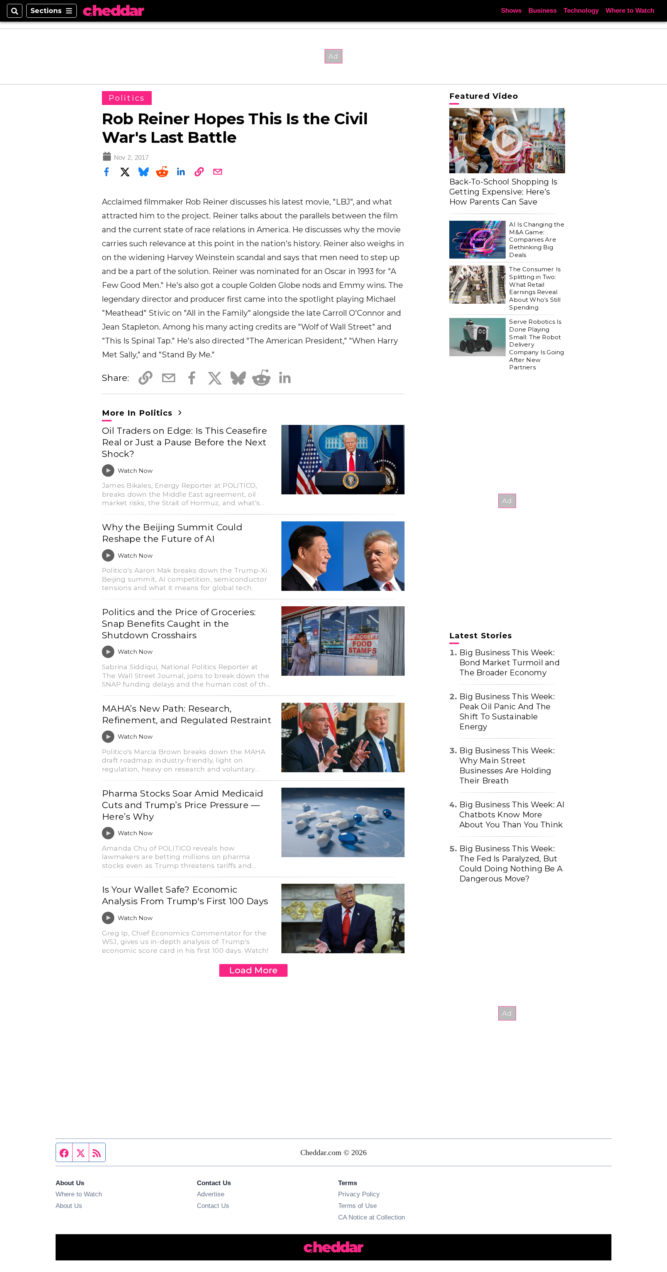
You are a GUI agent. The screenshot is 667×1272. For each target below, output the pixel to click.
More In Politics (138, 413)
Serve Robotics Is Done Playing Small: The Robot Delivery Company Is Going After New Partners (536, 344)
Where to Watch (630, 10)
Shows (511, 10)
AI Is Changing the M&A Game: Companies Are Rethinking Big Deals (536, 240)
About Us (69, 1205)
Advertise (210, 1194)
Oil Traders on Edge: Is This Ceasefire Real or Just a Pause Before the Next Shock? (184, 442)
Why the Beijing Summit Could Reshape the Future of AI (172, 533)
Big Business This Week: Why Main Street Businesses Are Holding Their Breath (507, 765)
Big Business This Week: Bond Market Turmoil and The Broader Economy (509, 662)
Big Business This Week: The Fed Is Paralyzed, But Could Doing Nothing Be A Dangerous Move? (510, 863)
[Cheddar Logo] (113, 11)
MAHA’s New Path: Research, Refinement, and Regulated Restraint (186, 714)
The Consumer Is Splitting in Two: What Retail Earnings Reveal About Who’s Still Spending (534, 288)
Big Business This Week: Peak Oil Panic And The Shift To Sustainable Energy (507, 711)
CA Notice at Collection (371, 1217)
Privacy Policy (359, 1194)
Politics (126, 98)
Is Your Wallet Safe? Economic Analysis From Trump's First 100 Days (185, 895)
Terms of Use (357, 1205)
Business (542, 10)
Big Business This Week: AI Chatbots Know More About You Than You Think (512, 814)
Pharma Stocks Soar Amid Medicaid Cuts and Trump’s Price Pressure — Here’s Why (182, 805)
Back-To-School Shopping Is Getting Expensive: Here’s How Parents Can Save (503, 191)
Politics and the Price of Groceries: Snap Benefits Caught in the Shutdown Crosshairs (179, 624)
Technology (581, 10)
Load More (253, 970)
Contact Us (213, 1205)
